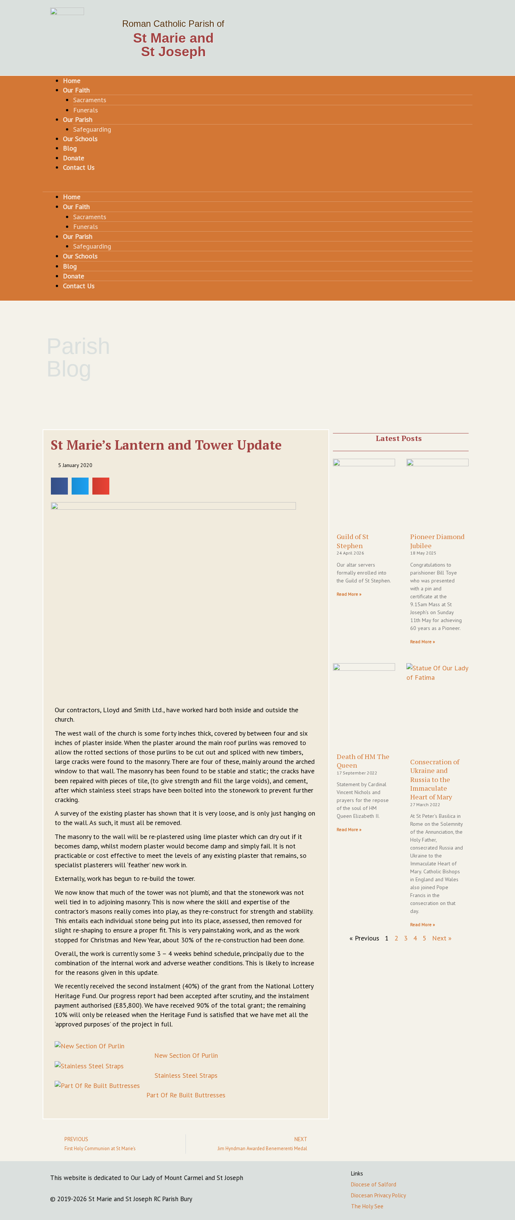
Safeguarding (92, 129)
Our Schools (80, 138)
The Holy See (367, 1206)
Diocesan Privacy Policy (378, 1195)
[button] (257, 187)
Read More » (349, 594)
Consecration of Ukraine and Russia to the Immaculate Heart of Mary (434, 779)
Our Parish (77, 119)
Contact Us (79, 167)
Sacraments (89, 99)
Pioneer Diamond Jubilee (437, 541)
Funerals (85, 110)
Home (71, 80)
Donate (73, 158)
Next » (442, 938)
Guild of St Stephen (353, 541)
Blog (70, 148)
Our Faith (76, 90)
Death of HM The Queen (363, 761)
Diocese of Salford (373, 1184)
